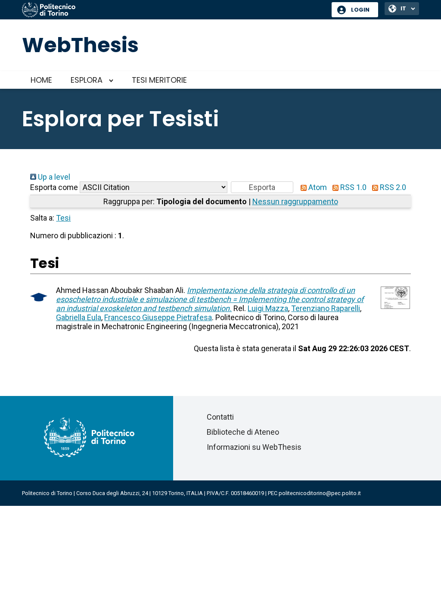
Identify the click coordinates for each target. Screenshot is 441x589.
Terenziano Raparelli (325, 308)
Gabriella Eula (78, 317)
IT (403, 8)
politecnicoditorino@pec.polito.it (320, 493)
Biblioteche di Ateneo (243, 431)
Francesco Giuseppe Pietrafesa (158, 317)
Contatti (220, 416)
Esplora (86, 80)
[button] (262, 187)
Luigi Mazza (268, 308)
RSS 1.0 (352, 187)
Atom (317, 187)
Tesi (63, 217)
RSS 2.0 (392, 187)
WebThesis (80, 45)
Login (360, 9)
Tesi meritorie (159, 80)
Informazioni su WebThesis (254, 447)
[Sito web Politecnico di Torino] (173, 10)
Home (41, 80)
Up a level (53, 176)
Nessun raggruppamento (295, 201)
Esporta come (54, 187)
